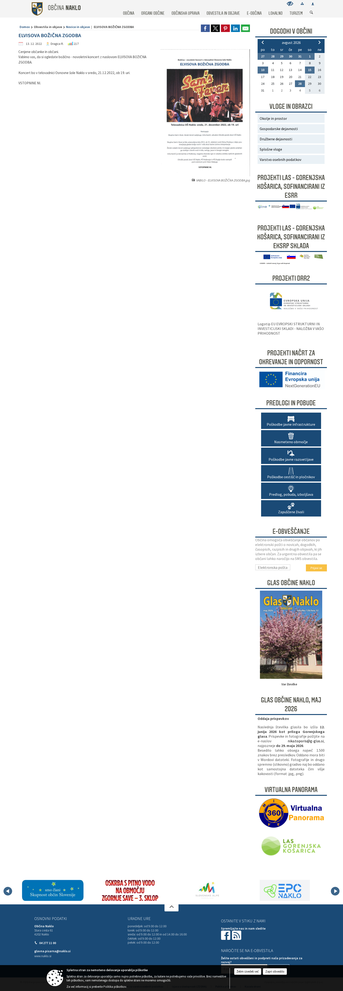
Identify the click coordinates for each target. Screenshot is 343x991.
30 (290, 56)
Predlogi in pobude (291, 403)
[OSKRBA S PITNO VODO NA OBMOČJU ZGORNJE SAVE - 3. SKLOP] (130, 890)
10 (262, 70)
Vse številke (289, 684)
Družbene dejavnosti (276, 139)
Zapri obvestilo (274, 971)
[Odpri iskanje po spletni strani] (311, 12)
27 (262, 56)
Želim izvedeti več (248, 971)
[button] (8, 891)
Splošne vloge (271, 149)
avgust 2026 (291, 42)
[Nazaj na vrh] (171, 907)
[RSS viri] (237, 935)
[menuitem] (128, 9)
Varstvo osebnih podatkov (280, 159)
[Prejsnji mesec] (263, 42)
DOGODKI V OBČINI (291, 31)
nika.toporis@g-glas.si (306, 741)
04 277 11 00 (47, 943)
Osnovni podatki (50, 918)
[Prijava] (312, 3)
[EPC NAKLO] (284, 890)
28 (272, 56)
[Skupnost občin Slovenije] (53, 890)
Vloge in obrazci (291, 106)
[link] (205, 28)
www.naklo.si (42, 956)
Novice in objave (78, 27)
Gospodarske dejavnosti (279, 128)
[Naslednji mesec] (319, 42)
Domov (25, 27)
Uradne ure (139, 918)
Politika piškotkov (114, 987)
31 (299, 56)
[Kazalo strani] (302, 3)
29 (281, 56)
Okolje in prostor (273, 118)
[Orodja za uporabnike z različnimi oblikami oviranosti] (290, 3)
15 (309, 70)
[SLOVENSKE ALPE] (207, 890)
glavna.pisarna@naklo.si (52, 951)
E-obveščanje (291, 531)
